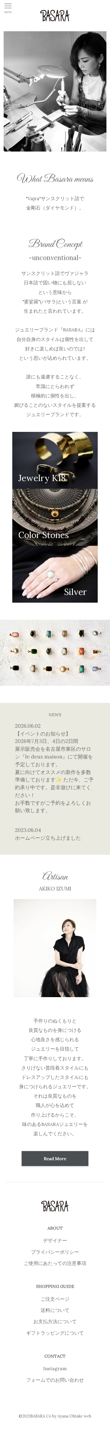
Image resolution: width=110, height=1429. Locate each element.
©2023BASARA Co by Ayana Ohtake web (55, 1416)
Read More (55, 1158)
